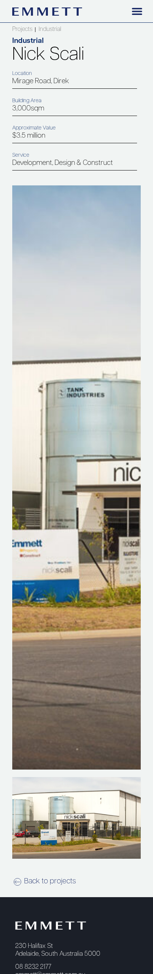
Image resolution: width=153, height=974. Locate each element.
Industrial (50, 29)
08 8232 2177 (33, 967)
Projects (22, 29)
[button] (136, 11)
